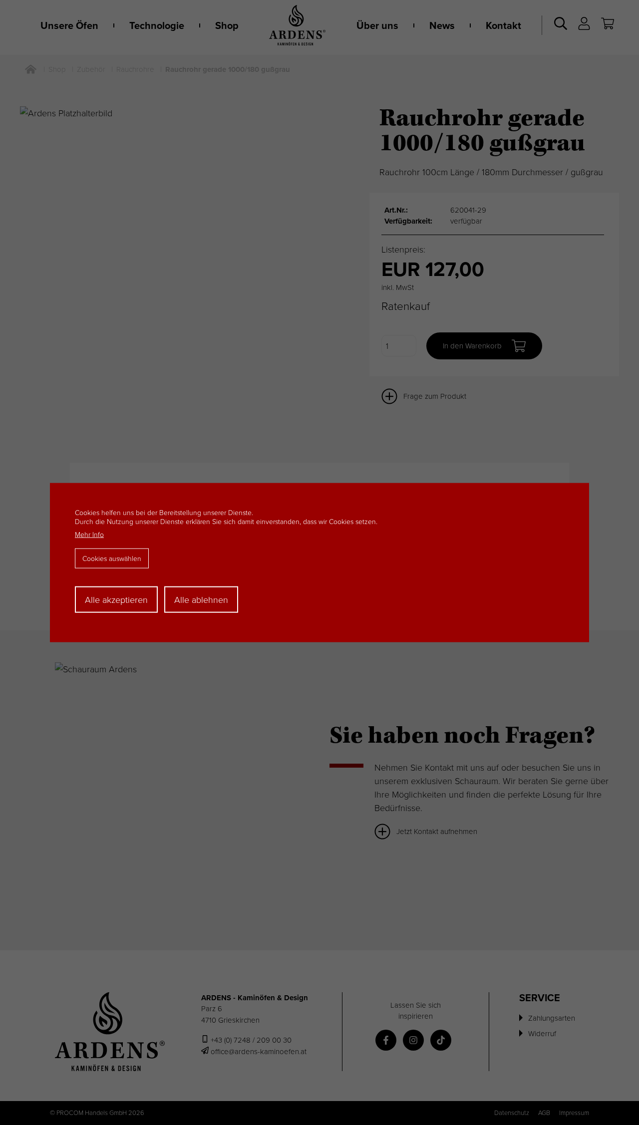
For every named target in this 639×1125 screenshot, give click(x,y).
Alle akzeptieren (116, 599)
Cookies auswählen (111, 558)
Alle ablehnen (201, 599)
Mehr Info (89, 534)
